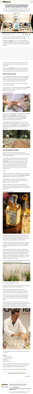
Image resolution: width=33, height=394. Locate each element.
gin (24, 38)
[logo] (7, 2)
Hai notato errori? (27, 376)
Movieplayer (15, 388)
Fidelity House (23, 388)
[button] (23, 34)
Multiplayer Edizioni (12, 389)
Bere (19, 13)
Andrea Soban (7, 34)
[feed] (2, 386)
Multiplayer (11, 388)
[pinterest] (6, 386)
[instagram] (7, 386)
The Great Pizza (28, 388)
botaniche (11, 68)
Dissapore (15, 13)
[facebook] (4, 386)
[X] (3, 386)
